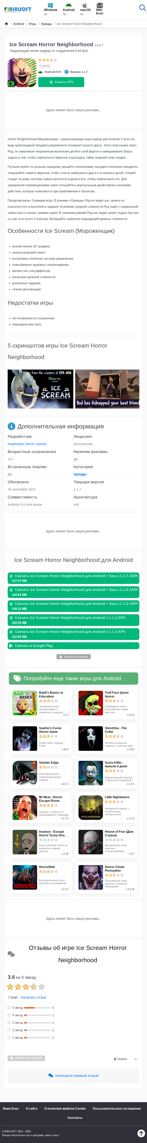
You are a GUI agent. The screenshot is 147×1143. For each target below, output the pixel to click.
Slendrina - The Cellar (116, 729)
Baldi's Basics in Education (51, 694)
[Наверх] (141, 1136)
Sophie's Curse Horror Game (50, 729)
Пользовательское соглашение (117, 1108)
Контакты (75, 1117)
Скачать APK (64, 82)
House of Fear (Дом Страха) (119, 833)
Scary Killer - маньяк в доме (116, 764)
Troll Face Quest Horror (116, 694)
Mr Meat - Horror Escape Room (50, 798)
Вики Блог (11, 1108)
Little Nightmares (117, 797)
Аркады (80, 474)
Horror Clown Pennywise (114, 868)
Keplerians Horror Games (27, 444)
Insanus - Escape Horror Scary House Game (53, 835)
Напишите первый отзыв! (76, 1076)
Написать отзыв (33, 997)
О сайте (32, 1108)
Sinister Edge (49, 762)
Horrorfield (47, 867)
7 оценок (44, 66)
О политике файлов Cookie (65, 1108)
